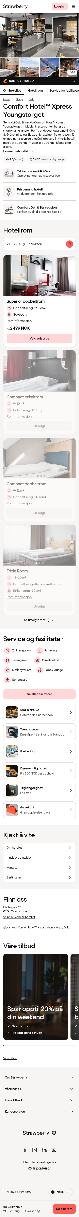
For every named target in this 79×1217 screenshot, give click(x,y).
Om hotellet (12, 90)
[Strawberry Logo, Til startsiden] (15, 6)
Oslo (31, 99)
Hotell (6, 99)
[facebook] (24, 1150)
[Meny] (73, 6)
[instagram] (34, 1150)
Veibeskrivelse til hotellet (19, 917)
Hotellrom (35, 90)
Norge (19, 99)
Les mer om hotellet (15, 151)
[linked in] (44, 1150)
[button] (39, 275)
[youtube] (54, 1150)
